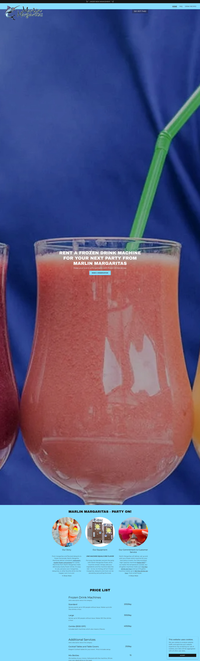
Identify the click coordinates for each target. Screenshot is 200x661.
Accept (182, 655)
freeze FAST (141, 562)
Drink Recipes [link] (190, 6)
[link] (24, 6)
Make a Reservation (100, 273)
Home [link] (174, 6)
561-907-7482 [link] (140, 11)
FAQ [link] (180, 6)
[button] (67, 576)
